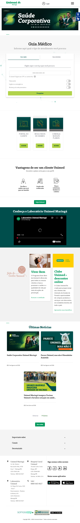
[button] (5, 19)
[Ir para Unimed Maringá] (13, 3)
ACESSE (23, 146)
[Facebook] (49, 468)
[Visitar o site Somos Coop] (25, 512)
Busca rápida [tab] (23, 57)
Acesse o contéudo (37, 298)
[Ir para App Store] (68, 483)
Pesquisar (40, 93)
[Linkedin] (65, 468)
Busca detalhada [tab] (56, 57)
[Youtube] (60, 468)
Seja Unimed (40, 202)
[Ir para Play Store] (54, 482)
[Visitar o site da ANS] (42, 512)
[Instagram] (54, 468)
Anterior (35, 416)
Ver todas (40, 424)
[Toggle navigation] (72, 3)
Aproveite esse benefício (63, 310)
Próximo (45, 416)
